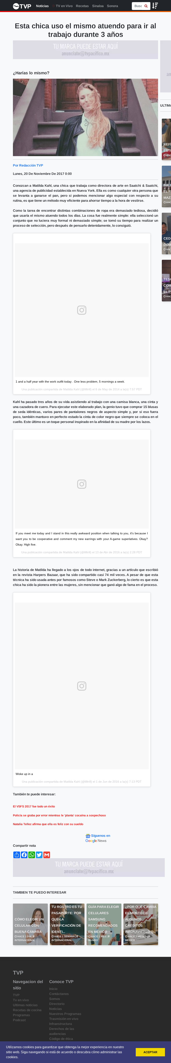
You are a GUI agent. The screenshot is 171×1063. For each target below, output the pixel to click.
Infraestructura (60, 1024)
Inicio (53, 989)
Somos (54, 999)
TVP (16, 995)
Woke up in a (24, 774)
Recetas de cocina (27, 1010)
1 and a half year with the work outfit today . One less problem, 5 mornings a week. (70, 381)
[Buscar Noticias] (146, 6)
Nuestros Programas (65, 1014)
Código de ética (61, 1039)
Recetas (82, 6)
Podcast (19, 1020)
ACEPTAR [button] (150, 1052)
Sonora (112, 6)
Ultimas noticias (25, 1005)
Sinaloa (98, 6)
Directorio (56, 1004)
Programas (21, 1015)
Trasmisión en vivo (63, 1019)
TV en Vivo (64, 6)
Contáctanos (59, 994)
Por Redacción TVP (28, 165)
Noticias (42, 6)
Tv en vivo (21, 1000)
